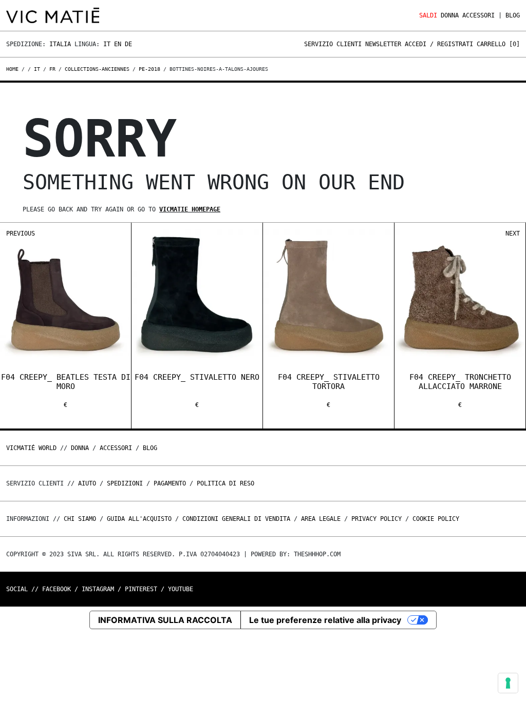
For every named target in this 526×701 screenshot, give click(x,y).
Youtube (180, 589)
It (106, 44)
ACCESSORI (478, 15)
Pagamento (170, 483)
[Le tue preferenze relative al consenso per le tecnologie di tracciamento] (508, 683)
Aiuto (87, 483)
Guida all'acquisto (139, 518)
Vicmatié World (31, 448)
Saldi (428, 15)
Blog (512, 15)
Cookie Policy (435, 518)
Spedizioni (125, 483)
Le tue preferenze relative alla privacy (325, 620)
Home (14, 69)
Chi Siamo (80, 518)
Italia (60, 44)
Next (512, 233)
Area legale (321, 518)
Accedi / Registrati (439, 44)
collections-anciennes (97, 69)
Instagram (98, 589)
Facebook (56, 589)
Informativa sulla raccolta (165, 620)
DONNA (450, 15)
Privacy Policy (376, 518)
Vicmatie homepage (189, 209)
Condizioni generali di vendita (236, 518)
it (37, 69)
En (117, 44)
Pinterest (141, 589)
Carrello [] (498, 44)
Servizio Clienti (333, 44)
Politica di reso (225, 483)
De (128, 44)
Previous (20, 233)
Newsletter (383, 44)
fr (52, 69)
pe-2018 (149, 69)
